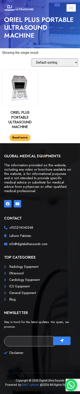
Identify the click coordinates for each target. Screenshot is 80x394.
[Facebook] (7, 203)
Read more (20, 137)
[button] (71, 385)
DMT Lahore (30, 385)
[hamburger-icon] (71, 8)
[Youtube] (17, 203)
